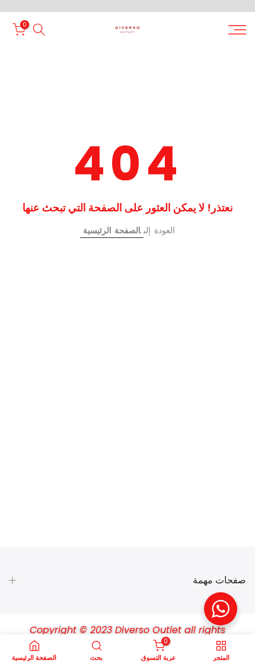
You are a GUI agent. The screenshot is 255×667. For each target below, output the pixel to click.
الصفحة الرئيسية (112, 230)
